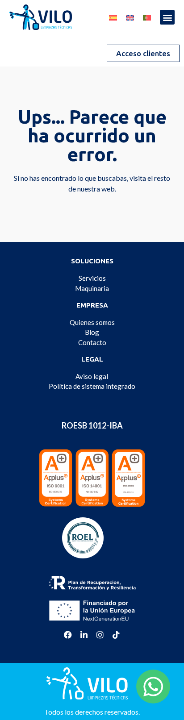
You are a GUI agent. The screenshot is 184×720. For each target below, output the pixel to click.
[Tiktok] (116, 635)
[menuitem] (113, 15)
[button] (167, 17)
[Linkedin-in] (84, 635)
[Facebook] (68, 635)
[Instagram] (100, 635)
